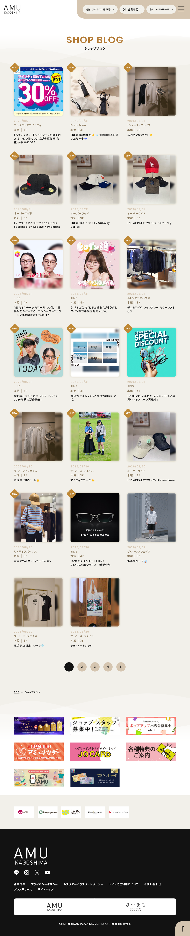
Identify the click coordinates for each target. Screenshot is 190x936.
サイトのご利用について (124, 884)
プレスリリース (23, 889)
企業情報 (19, 884)
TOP (16, 692)
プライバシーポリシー (44, 884)
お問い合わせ (152, 884)
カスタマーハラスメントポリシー (84, 884)
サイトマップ (45, 889)
